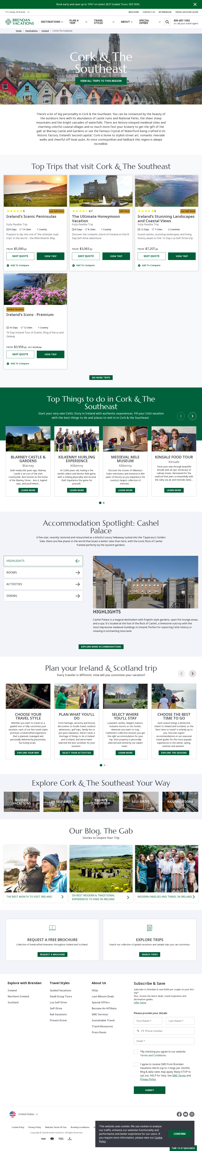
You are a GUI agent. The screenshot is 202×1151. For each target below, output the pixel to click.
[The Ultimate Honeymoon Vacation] (101, 191)
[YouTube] (186, 1114)
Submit (149, 1090)
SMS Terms (179, 1075)
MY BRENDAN (165, 12)
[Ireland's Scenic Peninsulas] (35, 191)
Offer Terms (140, 1002)
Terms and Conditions (153, 1055)
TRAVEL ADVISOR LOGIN (186, 12)
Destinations (31, 30)
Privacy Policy (148, 1079)
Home (19, 30)
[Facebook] (180, 1114)
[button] (32, 1114)
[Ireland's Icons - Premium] (35, 289)
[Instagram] (191, 1114)
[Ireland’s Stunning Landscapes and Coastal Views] (166, 191)
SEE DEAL (134, 4)
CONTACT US (149, 12)
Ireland (45, 30)
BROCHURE (134, 12)
